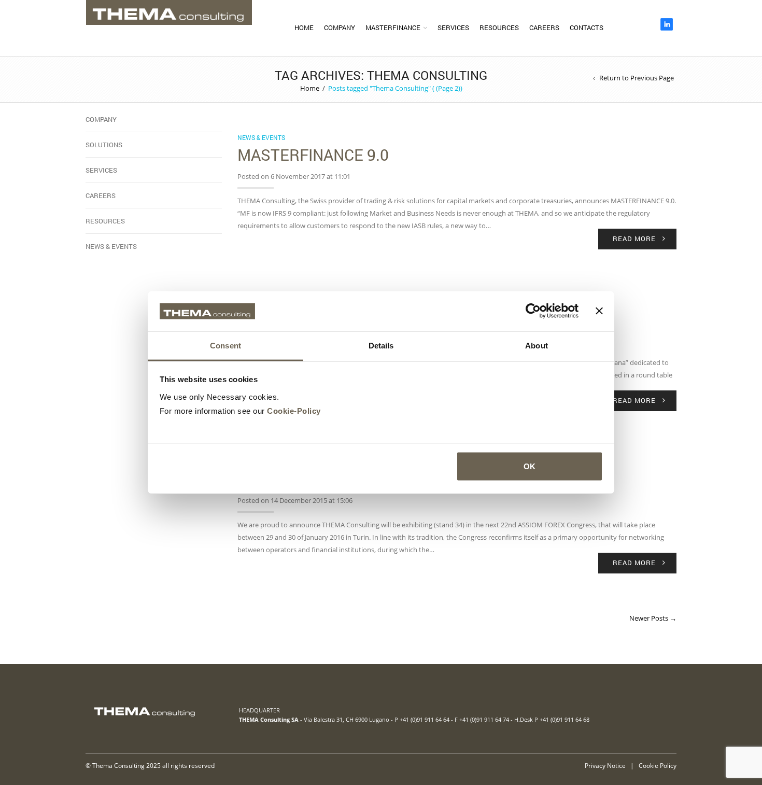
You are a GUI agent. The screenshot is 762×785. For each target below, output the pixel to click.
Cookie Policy (657, 765)
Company (101, 119)
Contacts (586, 27)
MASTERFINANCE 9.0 (313, 155)
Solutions (104, 144)
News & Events (261, 137)
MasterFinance (392, 27)
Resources (499, 27)
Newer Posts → (652, 618)
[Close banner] (599, 311)
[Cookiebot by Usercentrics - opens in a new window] (533, 311)
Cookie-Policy (294, 410)
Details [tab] (381, 345)
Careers (544, 27)
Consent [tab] (225, 345)
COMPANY (339, 27)
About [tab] (536, 345)
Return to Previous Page (636, 78)
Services (453, 27)
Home (304, 27)
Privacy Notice (605, 765)
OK (529, 466)
